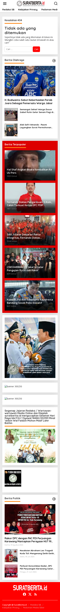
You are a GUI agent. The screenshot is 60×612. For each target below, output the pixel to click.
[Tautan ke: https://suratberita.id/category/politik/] (54, 499)
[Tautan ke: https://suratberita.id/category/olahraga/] (54, 60)
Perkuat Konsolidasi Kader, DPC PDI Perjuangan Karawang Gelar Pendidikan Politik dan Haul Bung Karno (37, 567)
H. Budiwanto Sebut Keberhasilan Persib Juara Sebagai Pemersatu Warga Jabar (29, 101)
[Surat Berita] (30, 3)
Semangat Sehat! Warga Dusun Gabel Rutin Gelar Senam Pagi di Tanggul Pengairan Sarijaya (36, 111)
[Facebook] (24, 594)
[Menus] (4, 3)
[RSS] (36, 594)
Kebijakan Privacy (10, 607)
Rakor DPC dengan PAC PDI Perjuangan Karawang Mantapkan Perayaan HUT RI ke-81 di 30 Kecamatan (28, 540)
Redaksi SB (35, 605)
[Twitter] (30, 594)
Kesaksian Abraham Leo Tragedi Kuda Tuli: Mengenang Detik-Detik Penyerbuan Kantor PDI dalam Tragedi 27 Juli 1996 (37, 552)
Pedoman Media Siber (33, 607)
